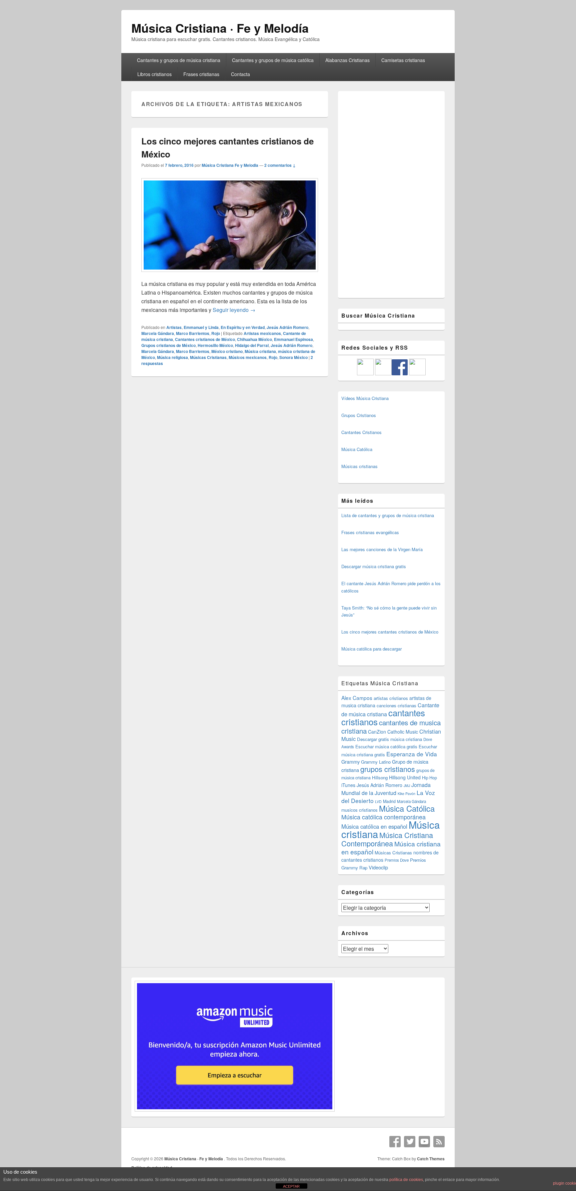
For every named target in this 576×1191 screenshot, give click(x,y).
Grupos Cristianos (358, 415)
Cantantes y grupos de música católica (273, 60)
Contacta (240, 74)
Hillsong (380, 777)
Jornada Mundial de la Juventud (386, 789)
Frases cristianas (201, 74)
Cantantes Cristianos (361, 432)
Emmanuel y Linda (201, 327)
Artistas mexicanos (262, 333)
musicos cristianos (359, 810)
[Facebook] (395, 1141)
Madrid (389, 801)
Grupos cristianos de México (168, 345)
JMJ (407, 785)
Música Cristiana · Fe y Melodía (220, 27)
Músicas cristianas (359, 466)
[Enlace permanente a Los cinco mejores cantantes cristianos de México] (229, 275)
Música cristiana (260, 351)
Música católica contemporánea (383, 817)
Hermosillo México (215, 345)
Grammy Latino (376, 762)
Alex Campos (356, 697)
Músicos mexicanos (248, 357)
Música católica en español (374, 826)
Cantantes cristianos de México (205, 339)
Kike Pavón (406, 793)
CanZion (377, 731)
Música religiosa (172, 357)
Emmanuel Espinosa (293, 339)
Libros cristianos (154, 74)
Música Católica (356, 449)
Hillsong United (405, 777)
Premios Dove (397, 860)
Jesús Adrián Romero (287, 327)
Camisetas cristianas (403, 60)
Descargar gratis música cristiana (389, 739)
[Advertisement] (391, 194)
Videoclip (378, 867)
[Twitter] (409, 1141)
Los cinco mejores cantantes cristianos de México (389, 632)
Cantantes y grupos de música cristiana (178, 60)
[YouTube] (424, 1141)
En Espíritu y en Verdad (243, 327)
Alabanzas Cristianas (347, 60)
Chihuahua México (254, 339)
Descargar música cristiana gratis (373, 566)
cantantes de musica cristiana (391, 726)
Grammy (350, 761)
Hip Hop (429, 778)
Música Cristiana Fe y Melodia (230, 165)
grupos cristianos (387, 769)
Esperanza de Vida (411, 754)
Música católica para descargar (371, 649)
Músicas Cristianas (208, 357)
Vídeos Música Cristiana (365, 398)
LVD (378, 801)
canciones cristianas (396, 705)
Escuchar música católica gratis (386, 746)
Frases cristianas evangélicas (370, 532)
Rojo (215, 333)
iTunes (348, 785)
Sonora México (293, 357)
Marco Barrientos (192, 333)
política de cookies (406, 1179)
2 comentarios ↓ (280, 165)
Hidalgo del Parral (252, 345)
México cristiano (227, 351)
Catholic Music (402, 731)
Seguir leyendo (234, 310)
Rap (363, 867)
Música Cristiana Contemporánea (387, 839)
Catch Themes (431, 1159)
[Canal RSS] (439, 1141)
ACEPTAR (291, 1186)
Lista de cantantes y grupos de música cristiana (387, 515)
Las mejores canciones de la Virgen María (382, 549)
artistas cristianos (391, 698)
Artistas (174, 327)
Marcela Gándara (157, 333)
